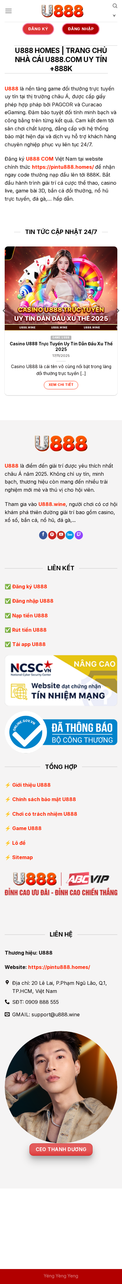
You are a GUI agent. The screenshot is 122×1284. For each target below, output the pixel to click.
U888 (11, 88)
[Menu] (8, 10)
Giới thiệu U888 (31, 785)
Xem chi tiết (61, 384)
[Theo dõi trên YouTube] (61, 535)
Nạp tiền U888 (29, 615)
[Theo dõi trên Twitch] (79, 535)
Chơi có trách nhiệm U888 (44, 814)
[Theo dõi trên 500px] (70, 535)
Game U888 (27, 828)
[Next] (117, 323)
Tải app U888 (28, 644)
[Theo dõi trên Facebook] (43, 535)
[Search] (115, 13)
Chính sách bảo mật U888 (44, 799)
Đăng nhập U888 (32, 601)
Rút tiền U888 (29, 630)
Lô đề (19, 843)
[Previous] (4, 323)
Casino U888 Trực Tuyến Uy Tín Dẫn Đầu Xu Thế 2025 (61, 346)
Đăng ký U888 (29, 586)
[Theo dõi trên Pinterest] (52, 535)
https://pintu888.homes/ (63, 167)
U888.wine (52, 504)
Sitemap (22, 857)
